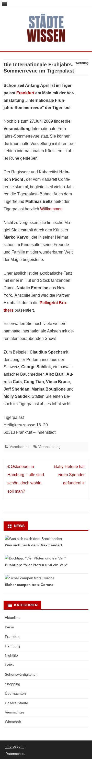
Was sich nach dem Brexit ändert (33, 545)
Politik (9, 665)
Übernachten (15, 693)
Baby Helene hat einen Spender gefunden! (69, 474)
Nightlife (11, 655)
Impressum (14, 746)
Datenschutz (15, 754)
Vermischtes (19, 447)
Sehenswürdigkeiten (21, 674)
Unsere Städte (16, 703)
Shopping (12, 684)
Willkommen (51, 209)
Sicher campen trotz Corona (29, 585)
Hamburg (12, 646)
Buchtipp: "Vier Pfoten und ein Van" (36, 565)
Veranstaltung (49, 447)
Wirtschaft (13, 722)
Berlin (9, 627)
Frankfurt (25, 93)
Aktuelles (12, 618)
